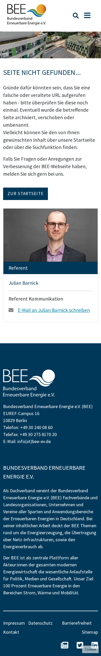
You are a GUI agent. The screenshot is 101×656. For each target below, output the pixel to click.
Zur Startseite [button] (26, 193)
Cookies (90, 649)
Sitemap (90, 632)
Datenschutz (40, 623)
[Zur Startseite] (26, 14)
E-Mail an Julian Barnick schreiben (54, 310)
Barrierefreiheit (77, 623)
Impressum (14, 623)
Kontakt (11, 632)
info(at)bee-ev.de (34, 441)
